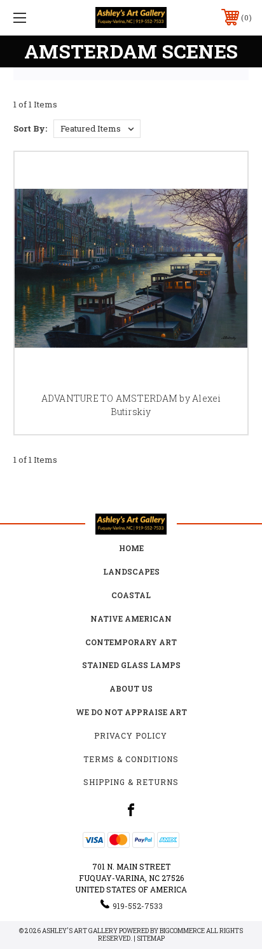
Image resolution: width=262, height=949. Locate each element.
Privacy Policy (130, 735)
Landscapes (131, 571)
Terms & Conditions (131, 759)
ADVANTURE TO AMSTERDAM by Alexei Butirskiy (131, 405)
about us (131, 688)
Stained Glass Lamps (131, 665)
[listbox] (97, 128)
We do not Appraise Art (131, 712)
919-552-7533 (138, 906)
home (131, 548)
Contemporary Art (131, 642)
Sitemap (151, 938)
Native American (131, 618)
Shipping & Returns (131, 782)
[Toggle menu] (36, 17)
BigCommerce (182, 931)
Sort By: (30, 128)
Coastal (131, 595)
